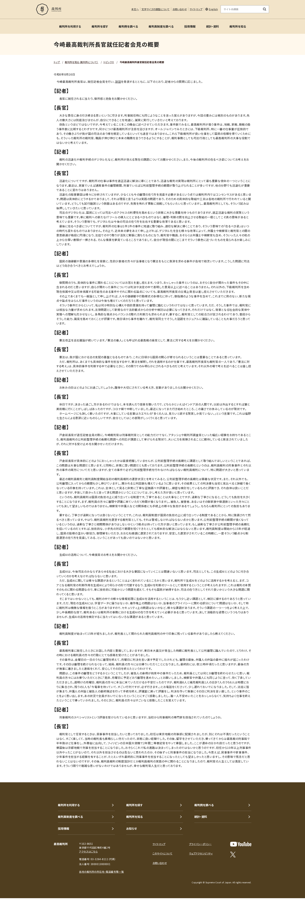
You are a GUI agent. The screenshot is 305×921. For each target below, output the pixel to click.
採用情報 (190, 26)
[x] (233, 854)
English (213, 9)
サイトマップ (196, 9)
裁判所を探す (100, 26)
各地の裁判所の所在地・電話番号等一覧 (101, 871)
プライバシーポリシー (200, 844)
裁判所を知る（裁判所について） (81, 62)
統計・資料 (212, 26)
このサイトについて (162, 853)
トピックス (108, 62)
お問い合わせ (179, 9)
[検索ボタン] (265, 9)
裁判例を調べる (128, 26)
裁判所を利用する (70, 26)
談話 (118, 81)
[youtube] (240, 844)
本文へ (135, 9)
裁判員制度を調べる (161, 26)
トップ (57, 62)
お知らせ (131, 828)
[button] (292, 769)
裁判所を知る (237, 26)
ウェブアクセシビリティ (201, 853)
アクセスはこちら (88, 851)
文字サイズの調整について (156, 9)
